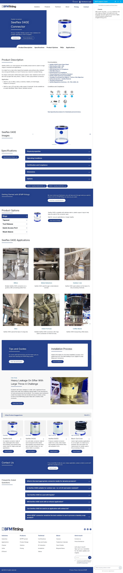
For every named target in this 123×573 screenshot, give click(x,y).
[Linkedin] (90, 529)
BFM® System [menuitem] (24, 539)
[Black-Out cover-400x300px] (80, 428)
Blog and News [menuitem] (60, 548)
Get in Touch (52, 468)
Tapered (6, 220)
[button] (90, 134)
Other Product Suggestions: (14, 415)
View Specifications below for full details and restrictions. (64, 112)
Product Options (52, 47)
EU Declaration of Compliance (58, 72)
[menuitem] (37, 6)
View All (86, 415)
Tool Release (8, 224)
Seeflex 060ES (53, 438)
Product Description (25, 47)
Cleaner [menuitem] (4, 545)
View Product (8, 451)
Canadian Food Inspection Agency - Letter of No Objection (66, 77)
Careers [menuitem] (58, 539)
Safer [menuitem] (3, 548)
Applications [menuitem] (5, 542)
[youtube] (85, 529)
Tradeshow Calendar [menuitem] (62, 542)
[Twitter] (88, 529)
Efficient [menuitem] (4, 551)
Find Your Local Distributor (56, 200)
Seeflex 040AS (31, 438)
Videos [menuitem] (40, 551)
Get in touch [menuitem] (78, 535)
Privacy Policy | (73, 570)
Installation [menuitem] (41, 548)
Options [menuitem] (22, 545)
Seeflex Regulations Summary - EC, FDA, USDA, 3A (63, 82)
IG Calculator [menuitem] (41, 545)
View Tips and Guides (16, 361)
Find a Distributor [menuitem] (79, 541)
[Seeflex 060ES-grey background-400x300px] (58, 428)
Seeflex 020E (7, 438)
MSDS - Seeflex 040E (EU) (56, 186)
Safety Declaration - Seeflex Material (60, 79)
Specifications (39, 47)
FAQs (62, 47)
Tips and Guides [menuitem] (42, 542)
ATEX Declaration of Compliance (58, 69)
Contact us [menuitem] (78, 539)
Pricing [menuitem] (22, 548)
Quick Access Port (10, 228)
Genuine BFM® (83, 570)
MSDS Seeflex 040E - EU (56, 67)
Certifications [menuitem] (42, 539)
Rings (5, 216)
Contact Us (16, 38)
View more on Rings (55, 220)
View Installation (57, 361)
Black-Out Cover (77, 438)
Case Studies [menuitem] (60, 545)
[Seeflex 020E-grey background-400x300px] (12, 428)
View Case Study (17, 403)
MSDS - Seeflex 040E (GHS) (35, 186)
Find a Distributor (27, 38)
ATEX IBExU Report (54, 71)
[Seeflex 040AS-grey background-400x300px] (35, 428)
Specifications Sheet (9, 157)
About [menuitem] (58, 535)
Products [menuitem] (23, 535)
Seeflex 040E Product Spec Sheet (59, 64)
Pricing (76, 7)
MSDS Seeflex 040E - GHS (56, 66)
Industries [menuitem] (4, 539)
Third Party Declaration (56, 80)
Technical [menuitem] (41, 535)
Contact (86, 7)
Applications (70, 47)
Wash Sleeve (8, 232)
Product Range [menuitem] (24, 542)
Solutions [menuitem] (5, 535)
